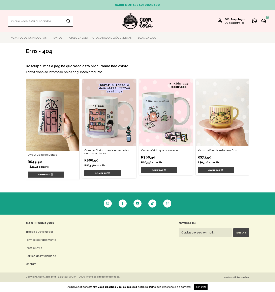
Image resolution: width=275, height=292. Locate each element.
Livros (58, 38)
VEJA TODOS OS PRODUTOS (29, 38)
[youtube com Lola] (137, 203)
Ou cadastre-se (234, 23)
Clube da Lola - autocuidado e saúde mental (100, 38)
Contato (31, 264)
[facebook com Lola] (123, 203)
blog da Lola (147, 38)
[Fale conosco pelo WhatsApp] (254, 22)
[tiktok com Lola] (152, 203)
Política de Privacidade (41, 256)
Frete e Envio (34, 248)
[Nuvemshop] (236, 277)
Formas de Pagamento (41, 240)
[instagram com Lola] (108, 203)
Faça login (238, 19)
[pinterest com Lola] (167, 203)
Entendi (201, 286)
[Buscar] (68, 21)
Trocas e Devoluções (40, 232)
